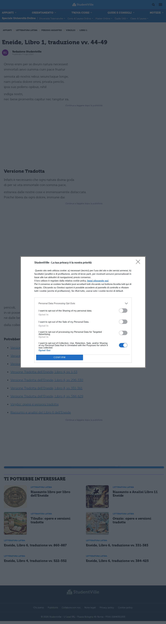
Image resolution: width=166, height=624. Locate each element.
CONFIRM (60, 357)
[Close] (139, 263)
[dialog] (83, 312)
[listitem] (83, 303)
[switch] (123, 310)
